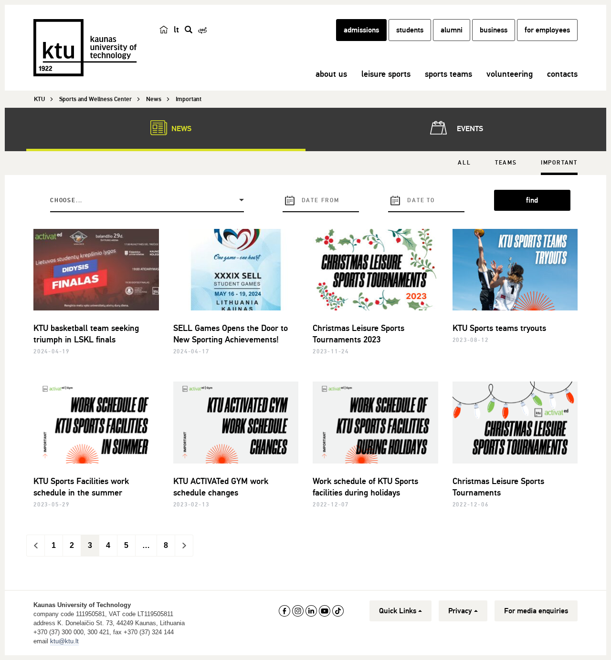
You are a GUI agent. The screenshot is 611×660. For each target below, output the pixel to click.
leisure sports (386, 74)
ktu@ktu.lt (64, 641)
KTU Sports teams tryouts (499, 328)
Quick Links (397, 611)
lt (176, 29)
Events (469, 129)
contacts (562, 74)
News (180, 129)
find (532, 200)
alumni (452, 30)
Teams (506, 162)
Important (559, 162)
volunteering (509, 74)
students (409, 30)
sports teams (448, 74)
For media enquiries (536, 611)
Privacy (460, 611)
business (493, 30)
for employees (547, 30)
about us (331, 74)
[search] (188, 29)
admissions (361, 30)
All (464, 162)
